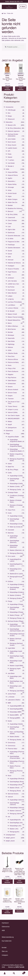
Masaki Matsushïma (14, 320)
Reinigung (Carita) (15, 489)
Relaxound (11, 119)
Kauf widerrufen (7, 941)
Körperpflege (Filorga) (16, 612)
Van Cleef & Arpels (14, 415)
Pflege (8, 433)
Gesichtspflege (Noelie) (14, 728)
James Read (12, 694)
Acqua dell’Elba (12, 172)
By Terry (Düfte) (13, 214)
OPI (9, 151)
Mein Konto (4, 973)
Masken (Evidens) (15, 595)
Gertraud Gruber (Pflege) (15, 621)
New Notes (11, 341)
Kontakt (4, 947)
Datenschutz (6, 926)
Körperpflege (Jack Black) (15, 687)
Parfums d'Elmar (13, 359)
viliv (9, 817)
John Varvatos (12, 281)
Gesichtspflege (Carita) (14, 479)
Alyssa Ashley (12, 184)
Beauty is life (12, 125)
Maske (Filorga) (15, 615)
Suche (14, 973)
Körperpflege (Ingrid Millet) (16, 661)
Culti (9, 226)
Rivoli (9, 776)
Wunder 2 (11, 166)
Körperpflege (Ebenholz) (14, 546)
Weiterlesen (19, 911)
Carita (10, 473)
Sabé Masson (12, 380)
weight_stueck (10, 841)
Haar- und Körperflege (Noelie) (16, 732)
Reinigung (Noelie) (15, 740)
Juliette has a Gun (13, 284)
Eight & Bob (11, 229)
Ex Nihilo (10, 238)
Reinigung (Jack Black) (17, 691)
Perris (9, 365)
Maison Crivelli (12, 314)
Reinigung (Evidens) (16, 598)
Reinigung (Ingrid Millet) (15, 669)
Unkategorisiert (10, 835)
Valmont (10, 797)
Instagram (5, 955)
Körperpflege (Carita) (16, 483)
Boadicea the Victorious (15, 208)
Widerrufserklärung (8, 937)
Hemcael (10, 260)
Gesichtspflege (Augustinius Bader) (16, 445)
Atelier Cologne (12, 199)
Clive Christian (12, 220)
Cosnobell (11, 530)
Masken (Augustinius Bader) (16, 455)
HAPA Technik (19, 967)
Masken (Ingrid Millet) (16, 665)
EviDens (10, 581)
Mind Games (12, 329)
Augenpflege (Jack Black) (15, 677)
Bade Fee (11, 467)
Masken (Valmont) (15, 811)
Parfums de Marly (13, 362)
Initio (9, 275)
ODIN (9, 350)
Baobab (10, 205)
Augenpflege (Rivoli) (16, 778)
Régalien (10, 374)
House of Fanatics (13, 269)
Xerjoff (10, 424)
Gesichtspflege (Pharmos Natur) (15, 757)
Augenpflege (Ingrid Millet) (16, 652)
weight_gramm (10, 838)
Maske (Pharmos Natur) (15, 767)
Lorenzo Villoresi (13, 308)
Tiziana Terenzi (12, 406)
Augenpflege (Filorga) (16, 604)
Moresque (11, 335)
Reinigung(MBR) (15, 718)
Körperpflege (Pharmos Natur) (17, 762)
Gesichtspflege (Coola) (14, 520)
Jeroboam (11, 278)
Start (5, 13)
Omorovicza (11, 742)
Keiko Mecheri (12, 293)
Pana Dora (11, 356)
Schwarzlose (12, 383)
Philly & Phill (11, 368)
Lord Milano (11, 305)
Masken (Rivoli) (14, 788)
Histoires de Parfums (14, 263)
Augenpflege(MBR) (16, 706)
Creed (10, 223)
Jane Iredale (11, 139)
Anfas (9, 190)
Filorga (10, 601)
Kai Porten (11, 287)
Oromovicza (11, 746)
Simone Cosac (12, 392)
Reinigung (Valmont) (16, 813)
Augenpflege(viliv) (15, 820)
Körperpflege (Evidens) (17, 592)
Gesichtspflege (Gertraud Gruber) (15, 630)
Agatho (10, 178)
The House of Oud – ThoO (14, 402)
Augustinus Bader (13, 437)
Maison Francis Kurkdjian (15, 317)
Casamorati (11, 217)
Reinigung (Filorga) (16, 618)
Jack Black (11, 673)
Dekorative (9, 122)
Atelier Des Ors (12, 202)
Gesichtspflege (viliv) (16, 823)
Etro (9, 113)
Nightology (11, 344)
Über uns (4, 951)
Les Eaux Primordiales (15, 302)
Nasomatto (11, 338)
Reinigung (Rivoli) (15, 791)
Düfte (7, 169)
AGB (3, 930)
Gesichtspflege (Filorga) (14, 608)
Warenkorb (22, 972)
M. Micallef (11, 311)
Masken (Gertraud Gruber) (15, 639)
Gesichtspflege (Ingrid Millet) (16, 657)
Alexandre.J (11, 181)
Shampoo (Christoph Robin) (16, 506)
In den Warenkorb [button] (7, 88)
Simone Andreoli (13, 389)
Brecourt (10, 211)
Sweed (10, 157)
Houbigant (11, 266)
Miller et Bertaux (13, 326)
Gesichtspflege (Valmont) (14, 803)
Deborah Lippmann (14, 131)
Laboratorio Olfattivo (14, 700)
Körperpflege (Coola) (16, 524)
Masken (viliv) (14, 829)
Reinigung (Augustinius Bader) (17, 460)
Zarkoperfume (12, 427)
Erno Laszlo (11, 556)
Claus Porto (11, 510)
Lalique (10, 296)
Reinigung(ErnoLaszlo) (16, 577)
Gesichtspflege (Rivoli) (17, 782)
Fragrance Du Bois (13, 242)
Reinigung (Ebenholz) (16, 553)
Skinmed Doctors (13, 794)
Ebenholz (11, 533)
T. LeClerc (11, 160)
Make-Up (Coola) (15, 527)
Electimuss (11, 232)
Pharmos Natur (12, 748)
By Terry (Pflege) (13, 470)
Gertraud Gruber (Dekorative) (13, 135)
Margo (10, 116)
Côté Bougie (11, 110)
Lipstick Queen (12, 148)
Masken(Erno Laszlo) (16, 574)
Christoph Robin (13, 492)
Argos (9, 196)
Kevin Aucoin (12, 142)
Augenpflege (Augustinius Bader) (16, 440)
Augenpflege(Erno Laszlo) (15, 560)
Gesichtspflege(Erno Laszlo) (16, 565)
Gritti (9, 257)
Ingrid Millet (11, 648)
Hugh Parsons (12, 272)
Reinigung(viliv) (14, 832)
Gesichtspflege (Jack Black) (16, 682)
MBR (9, 703)
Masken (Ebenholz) (16, 550)
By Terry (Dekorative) (14, 128)
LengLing (11, 299)
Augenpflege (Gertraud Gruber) (15, 625)
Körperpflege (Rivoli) (16, 785)
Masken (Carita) (15, 486)
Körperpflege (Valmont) (17, 807)
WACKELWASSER (13, 418)
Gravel (10, 254)
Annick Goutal (12, 193)
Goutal (10, 251)
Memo (10, 323)
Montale (10, 332)
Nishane (10, 347)
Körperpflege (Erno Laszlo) (16, 570)
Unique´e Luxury (13, 409)
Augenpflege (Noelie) (16, 724)
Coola (9, 513)
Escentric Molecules (14, 236)
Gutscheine (9, 430)
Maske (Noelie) (14, 736)
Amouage (11, 187)
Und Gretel (11, 163)
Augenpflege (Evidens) (17, 584)
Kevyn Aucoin (12, 145)
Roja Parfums (12, 377)
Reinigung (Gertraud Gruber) (16, 644)
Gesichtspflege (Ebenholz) (14, 541)
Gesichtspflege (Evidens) (14, 588)
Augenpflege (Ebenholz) (14, 537)
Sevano (10, 386)
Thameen (11, 399)
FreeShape (11, 245)
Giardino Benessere (14, 248)
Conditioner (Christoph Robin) (17, 496)
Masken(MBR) (14, 715)
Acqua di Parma (13, 175)
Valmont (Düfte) (13, 412)
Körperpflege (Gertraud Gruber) (17, 634)
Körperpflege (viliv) (15, 826)
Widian (10, 421)
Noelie (10, 721)
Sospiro (10, 396)
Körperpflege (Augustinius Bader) (16, 450)
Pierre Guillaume (13, 371)
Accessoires (9, 107)
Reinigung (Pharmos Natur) (16, 771)
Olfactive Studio (13, 353)
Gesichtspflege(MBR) (16, 709)
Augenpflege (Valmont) (17, 800)
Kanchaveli (11, 290)
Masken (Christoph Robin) (16, 501)
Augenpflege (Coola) (16, 516)
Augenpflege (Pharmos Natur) (17, 752)
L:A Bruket (11, 697)
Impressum (5, 923)
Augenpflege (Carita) (16, 476)
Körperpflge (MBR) (15, 712)
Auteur (10, 463)
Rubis (9, 154)
